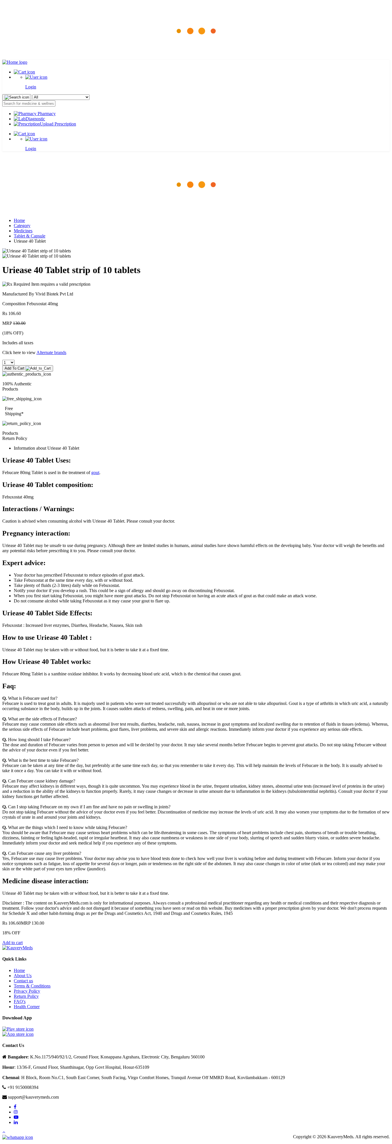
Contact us (23, 980)
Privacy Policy (27, 991)
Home (19, 220)
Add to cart (12, 942)
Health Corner (27, 1006)
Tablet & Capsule (29, 235)
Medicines (23, 230)
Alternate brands (51, 352)
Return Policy (26, 996)
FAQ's (20, 1001)
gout (95, 472)
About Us (23, 975)
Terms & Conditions (32, 985)
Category (22, 225)
